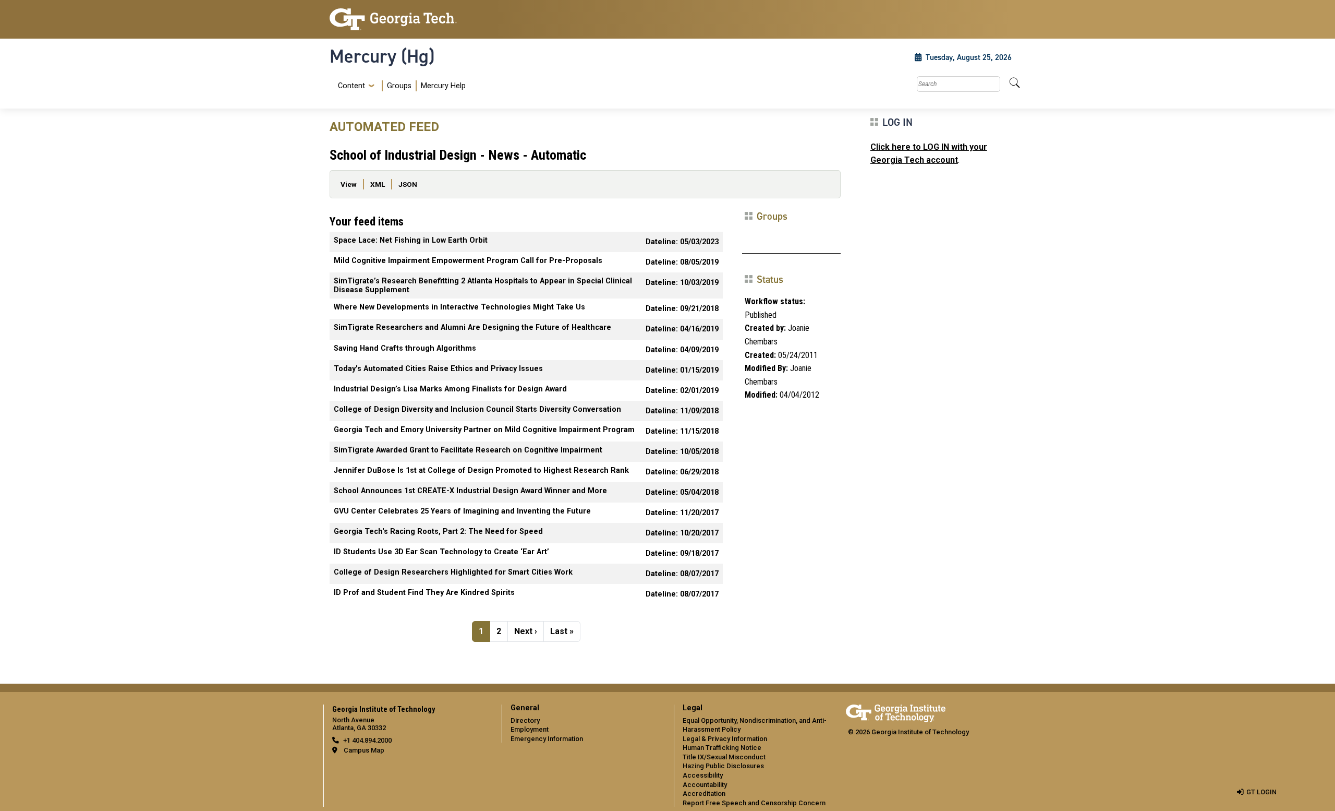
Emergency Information (547, 739)
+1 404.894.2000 (367, 740)
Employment (530, 729)
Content (351, 86)
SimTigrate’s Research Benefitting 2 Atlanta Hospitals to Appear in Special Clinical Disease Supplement (483, 285)
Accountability (705, 785)
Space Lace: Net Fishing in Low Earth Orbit (411, 240)
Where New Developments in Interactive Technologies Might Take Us (459, 307)
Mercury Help (443, 85)
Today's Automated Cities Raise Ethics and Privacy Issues (438, 368)
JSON (407, 184)
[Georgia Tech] (409, 19)
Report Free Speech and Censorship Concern (754, 803)
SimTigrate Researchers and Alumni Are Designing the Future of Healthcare (472, 327)
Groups (399, 85)
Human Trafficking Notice (722, 748)
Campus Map (364, 750)
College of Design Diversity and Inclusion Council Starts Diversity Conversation (477, 409)
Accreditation (704, 793)
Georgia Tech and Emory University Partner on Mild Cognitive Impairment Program (484, 429)
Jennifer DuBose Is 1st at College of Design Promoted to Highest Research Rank (481, 470)
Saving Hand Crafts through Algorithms (405, 348)
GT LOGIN (1261, 792)
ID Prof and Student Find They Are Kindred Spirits (424, 592)
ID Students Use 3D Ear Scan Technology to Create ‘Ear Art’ (441, 551)
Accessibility (703, 775)
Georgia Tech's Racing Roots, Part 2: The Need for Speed (438, 531)
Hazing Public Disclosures (723, 766)
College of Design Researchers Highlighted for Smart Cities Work (453, 572)
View (349, 184)
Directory (525, 720)
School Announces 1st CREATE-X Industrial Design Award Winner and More (470, 490)
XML (377, 184)
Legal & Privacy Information (725, 739)
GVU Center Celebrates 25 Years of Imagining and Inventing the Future (462, 511)
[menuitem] (400, 85)
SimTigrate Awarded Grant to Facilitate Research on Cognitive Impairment (468, 450)
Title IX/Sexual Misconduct (724, 757)
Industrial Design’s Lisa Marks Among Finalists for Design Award (450, 389)
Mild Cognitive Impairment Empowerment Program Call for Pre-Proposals (468, 260)
